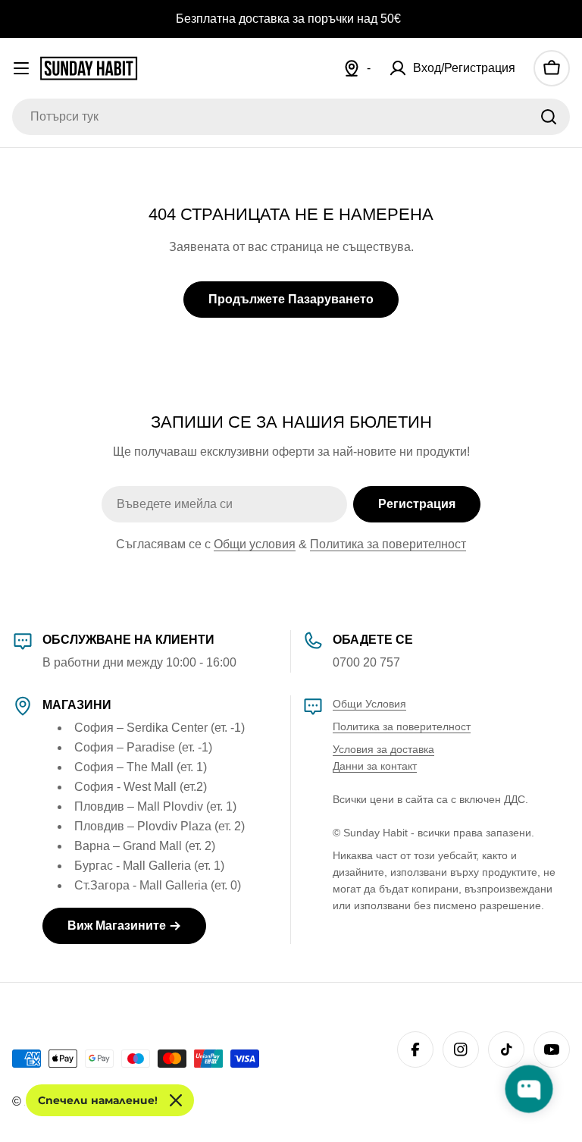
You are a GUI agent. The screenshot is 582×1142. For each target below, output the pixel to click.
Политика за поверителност (388, 544)
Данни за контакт (375, 766)
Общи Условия (369, 704)
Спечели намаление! (98, 1100)
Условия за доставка (383, 749)
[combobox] (291, 117)
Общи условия (255, 544)
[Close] (176, 1100)
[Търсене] (549, 117)
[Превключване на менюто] (21, 68)
